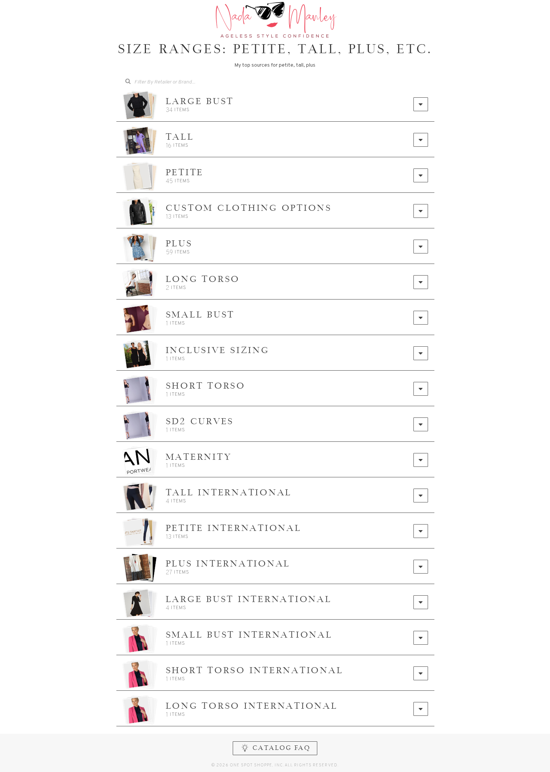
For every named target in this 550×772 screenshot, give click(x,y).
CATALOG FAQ (282, 748)
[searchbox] (177, 81)
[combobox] (171, 82)
